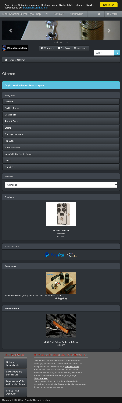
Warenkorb (48, 48)
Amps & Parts (11, 121)
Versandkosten (72, 366)
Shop (12, 59)
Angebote (9, 196)
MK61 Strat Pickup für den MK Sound (61, 341)
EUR (58, 13)
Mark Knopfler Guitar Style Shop (21, 14)
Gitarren (21, 59)
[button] (11, 30)
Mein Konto (81, 48)
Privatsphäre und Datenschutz (14, 373)
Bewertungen (11, 266)
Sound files (10, 166)
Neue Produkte (12, 308)
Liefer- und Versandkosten (13, 364)
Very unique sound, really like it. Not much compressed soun (33, 295)
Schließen (108, 5)
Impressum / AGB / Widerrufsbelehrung (15, 383)
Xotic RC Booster (61, 230)
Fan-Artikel (10, 140)
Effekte (8, 127)
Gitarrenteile (10, 114)
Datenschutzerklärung (35, 7)
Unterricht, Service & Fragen (18, 153)
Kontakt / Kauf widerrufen (12, 392)
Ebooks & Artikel (12, 147)
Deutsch (77, 13)
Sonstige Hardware (14, 134)
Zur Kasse (65, 48)
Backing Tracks (12, 108)
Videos (8, 160)
